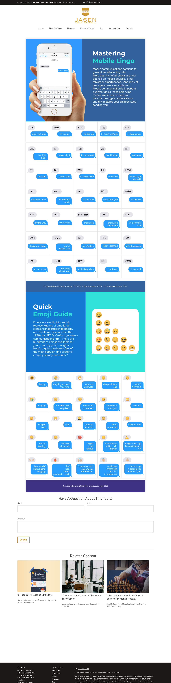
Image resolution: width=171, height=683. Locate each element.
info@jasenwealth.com (94, 2)
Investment (56, 673)
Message (21, 518)
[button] (41, 28)
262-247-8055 (70, 2)
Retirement (56, 670)
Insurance (55, 679)
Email (89, 503)
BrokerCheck (115, 672)
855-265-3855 (30, 673)
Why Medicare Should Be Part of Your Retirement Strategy (125, 597)
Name (19, 503)
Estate (54, 676)
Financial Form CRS (83, 669)
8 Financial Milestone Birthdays (35, 594)
